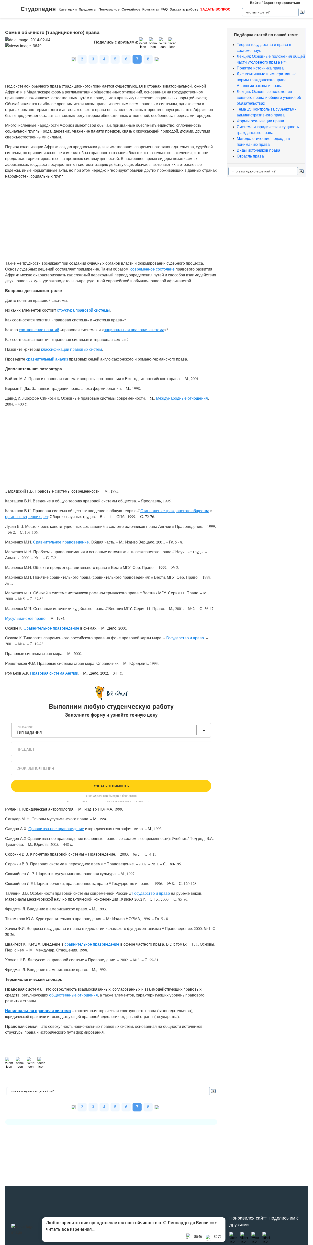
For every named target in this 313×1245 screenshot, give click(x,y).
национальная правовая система (134, 329)
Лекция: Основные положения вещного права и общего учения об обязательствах (269, 97)
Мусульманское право (25, 618)
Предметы (88, 9)
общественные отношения (73, 994)
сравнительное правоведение (92, 944)
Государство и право (185, 637)
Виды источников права (258, 150)
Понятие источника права (260, 68)
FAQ (164, 9)
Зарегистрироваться (282, 3)
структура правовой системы (83, 310)
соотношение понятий (39, 329)
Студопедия (38, 9)
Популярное (109, 9)
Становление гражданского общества (174, 510)
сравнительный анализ (47, 359)
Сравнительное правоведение (61, 541)
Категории (68, 9)
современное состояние (152, 269)
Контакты (150, 9)
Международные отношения (182, 398)
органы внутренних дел (26, 516)
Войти (255, 3)
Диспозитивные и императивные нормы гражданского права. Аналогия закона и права (267, 80)
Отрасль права (250, 156)
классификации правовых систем (71, 349)
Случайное (131, 9)
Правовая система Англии (54, 673)
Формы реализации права (260, 121)
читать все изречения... (70, 1229)
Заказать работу (184, 9)
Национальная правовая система (38, 1010)
